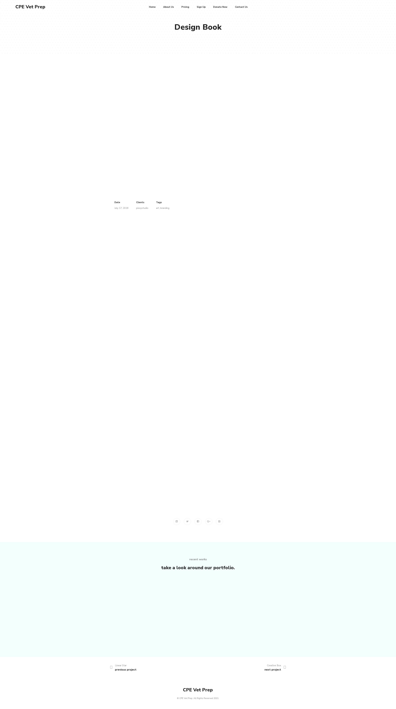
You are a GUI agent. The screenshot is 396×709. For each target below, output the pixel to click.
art (157, 208)
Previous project (125, 669)
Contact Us (241, 6)
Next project (273, 669)
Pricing (185, 6)
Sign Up (201, 6)
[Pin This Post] (219, 521)
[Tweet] (187, 521)
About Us (168, 6)
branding (164, 208)
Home (152, 6)
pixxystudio (142, 208)
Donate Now (220, 6)
